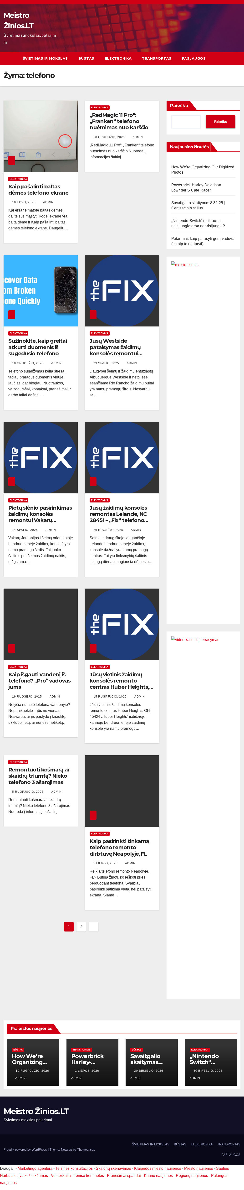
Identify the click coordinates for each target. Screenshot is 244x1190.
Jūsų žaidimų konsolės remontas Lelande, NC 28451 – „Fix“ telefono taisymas (118, 517)
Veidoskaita (61, 1176)
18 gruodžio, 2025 (109, 137)
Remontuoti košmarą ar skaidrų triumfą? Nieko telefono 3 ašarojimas (39, 776)
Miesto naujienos (198, 1168)
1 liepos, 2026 (87, 1070)
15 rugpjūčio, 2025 (110, 696)
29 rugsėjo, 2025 (108, 530)
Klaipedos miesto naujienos (157, 1168)
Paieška (179, 105)
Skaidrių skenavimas (113, 1168)
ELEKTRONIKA (118, 58)
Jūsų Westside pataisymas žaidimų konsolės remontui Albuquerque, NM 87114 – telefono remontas (122, 353)
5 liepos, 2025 (105, 863)
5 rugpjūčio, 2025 (28, 791)
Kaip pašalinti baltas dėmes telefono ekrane (38, 189)
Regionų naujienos (192, 1176)
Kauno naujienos (158, 1176)
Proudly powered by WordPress (26, 1149)
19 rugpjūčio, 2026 (32, 1070)
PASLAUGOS (194, 58)
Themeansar (85, 1149)
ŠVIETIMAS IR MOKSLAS (45, 58)
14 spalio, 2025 (25, 530)
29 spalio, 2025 (106, 363)
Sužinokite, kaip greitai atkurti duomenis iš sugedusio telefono (37, 347)
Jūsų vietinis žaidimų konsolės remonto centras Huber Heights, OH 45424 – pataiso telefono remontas (119, 687)
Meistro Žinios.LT (36, 1111)
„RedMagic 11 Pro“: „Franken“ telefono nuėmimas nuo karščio (119, 121)
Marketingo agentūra (35, 1168)
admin (48, 202)
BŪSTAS (86, 58)
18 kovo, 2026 (24, 202)
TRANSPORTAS (157, 58)
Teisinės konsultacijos (74, 1168)
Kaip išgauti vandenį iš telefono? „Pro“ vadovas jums (39, 680)
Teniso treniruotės (89, 1176)
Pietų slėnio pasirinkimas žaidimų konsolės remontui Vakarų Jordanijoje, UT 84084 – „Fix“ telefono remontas (40, 520)
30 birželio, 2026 (149, 1070)
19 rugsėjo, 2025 (27, 696)
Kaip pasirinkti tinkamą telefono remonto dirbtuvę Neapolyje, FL (119, 847)
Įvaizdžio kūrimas (33, 1176)
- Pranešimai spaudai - (124, 1176)
